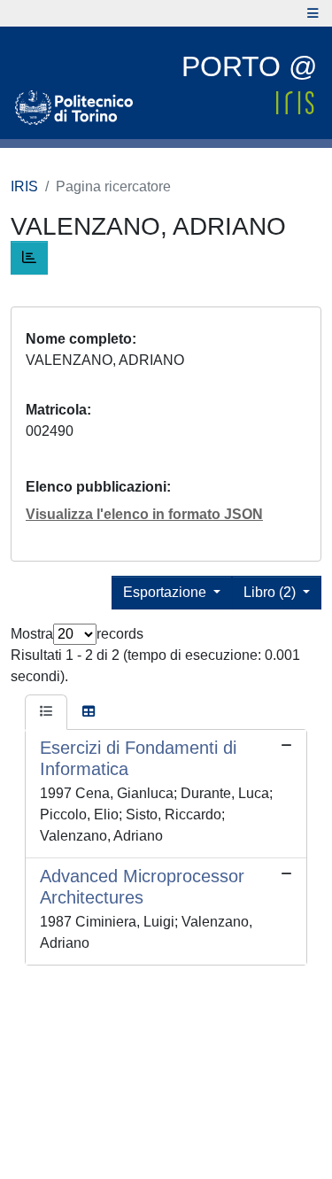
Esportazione (166, 592)
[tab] (46, 712)
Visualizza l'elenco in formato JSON (144, 514)
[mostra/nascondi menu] (313, 13)
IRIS (24, 186)
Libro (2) (271, 592)
